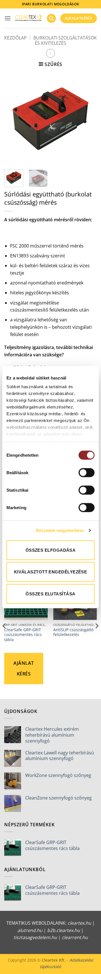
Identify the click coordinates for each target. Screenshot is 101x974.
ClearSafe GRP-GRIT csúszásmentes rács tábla (23, 634)
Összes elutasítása (50, 593)
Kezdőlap (15, 38)
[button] (7, 18)
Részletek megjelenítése (60, 530)
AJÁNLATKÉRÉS (23, 668)
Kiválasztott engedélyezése (50, 571)
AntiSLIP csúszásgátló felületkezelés (73, 632)
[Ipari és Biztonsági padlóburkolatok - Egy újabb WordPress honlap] (28, 18)
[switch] (87, 472)
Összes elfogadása (51, 549)
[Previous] (13, 118)
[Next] (88, 118)
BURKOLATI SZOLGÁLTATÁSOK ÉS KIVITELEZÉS (65, 40)
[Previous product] (50, 53)
